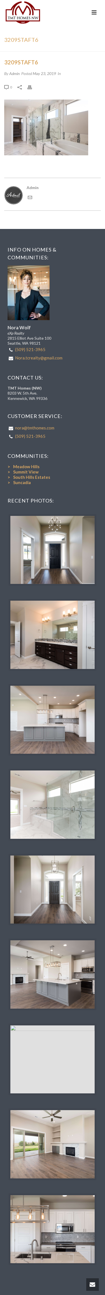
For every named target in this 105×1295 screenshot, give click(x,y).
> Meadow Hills (23, 466)
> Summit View (23, 471)
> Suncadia (19, 482)
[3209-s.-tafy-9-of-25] (53, 634)
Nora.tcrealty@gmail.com (38, 357)
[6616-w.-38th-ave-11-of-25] (53, 1229)
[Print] (32, 87)
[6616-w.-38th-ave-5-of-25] (53, 1059)
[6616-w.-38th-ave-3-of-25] (53, 804)
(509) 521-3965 (30, 349)
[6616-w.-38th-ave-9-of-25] (53, 1144)
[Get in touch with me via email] (30, 198)
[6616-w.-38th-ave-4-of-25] (53, 889)
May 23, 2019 (44, 73)
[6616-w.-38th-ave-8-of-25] (53, 974)
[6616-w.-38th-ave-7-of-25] (53, 719)
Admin (14, 73)
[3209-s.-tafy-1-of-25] (53, 550)
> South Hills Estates (29, 477)
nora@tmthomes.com (34, 427)
